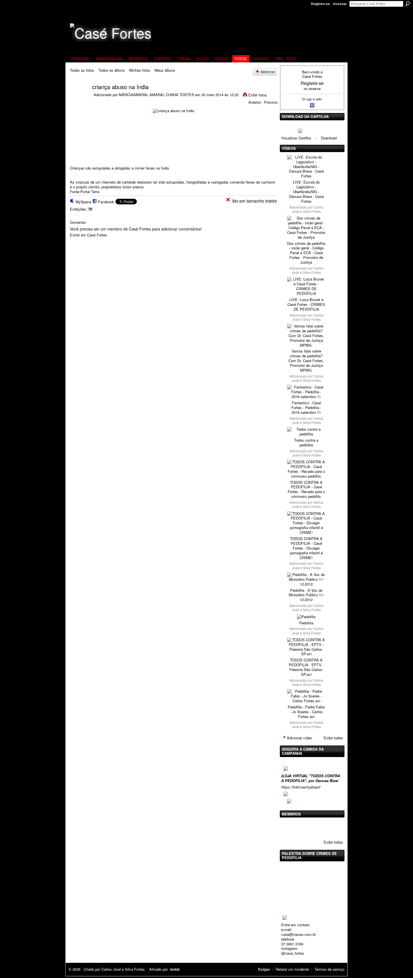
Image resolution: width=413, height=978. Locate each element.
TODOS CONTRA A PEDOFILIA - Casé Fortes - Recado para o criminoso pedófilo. (306, 489)
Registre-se (320, 4)
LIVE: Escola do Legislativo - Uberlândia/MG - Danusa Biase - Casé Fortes (306, 191)
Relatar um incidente (292, 969)
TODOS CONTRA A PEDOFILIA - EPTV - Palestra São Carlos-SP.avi (306, 667)
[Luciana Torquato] (331, 828)
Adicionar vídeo (299, 737)
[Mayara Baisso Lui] (316, 828)
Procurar (407, 3)
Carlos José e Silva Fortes (307, 209)
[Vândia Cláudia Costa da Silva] (302, 828)
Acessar (340, 4)
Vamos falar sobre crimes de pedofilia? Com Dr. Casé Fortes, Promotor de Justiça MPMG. (306, 360)
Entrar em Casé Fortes (88, 235)
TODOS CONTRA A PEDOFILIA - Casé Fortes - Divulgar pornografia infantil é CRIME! (306, 548)
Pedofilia (306, 622)
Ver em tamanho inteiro (254, 201)
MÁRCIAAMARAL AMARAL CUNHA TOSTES (156, 94)
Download (329, 138)
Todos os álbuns (111, 70)
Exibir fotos (257, 95)
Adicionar (267, 71)
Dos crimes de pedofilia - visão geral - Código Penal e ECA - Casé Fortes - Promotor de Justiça (306, 253)
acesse (315, 88)
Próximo (271, 102)
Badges (264, 969)
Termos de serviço (329, 969)
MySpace (83, 201)
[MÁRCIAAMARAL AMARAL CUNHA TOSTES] (78, 97)
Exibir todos (333, 737)
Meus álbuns (165, 70)
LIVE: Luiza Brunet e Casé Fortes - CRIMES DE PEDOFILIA (306, 304)
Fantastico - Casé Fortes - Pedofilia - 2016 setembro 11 (306, 407)
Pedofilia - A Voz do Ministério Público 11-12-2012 (306, 595)
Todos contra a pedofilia (306, 442)
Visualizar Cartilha (296, 138)
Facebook (106, 201)
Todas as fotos (82, 70)
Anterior (254, 102)
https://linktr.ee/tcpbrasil (300, 787)
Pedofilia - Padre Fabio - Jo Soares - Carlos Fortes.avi (306, 711)
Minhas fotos (139, 70)
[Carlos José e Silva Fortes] (288, 828)
